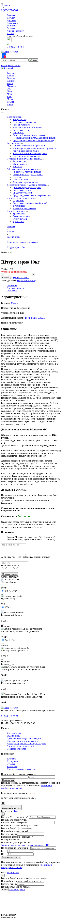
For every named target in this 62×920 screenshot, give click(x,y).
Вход (16, 811)
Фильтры (17, 166)
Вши (9, 96)
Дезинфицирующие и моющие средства (26, 185)
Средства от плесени (23, 192)
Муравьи (11, 86)
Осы (9, 88)
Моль (9, 94)
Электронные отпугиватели (26, 156)
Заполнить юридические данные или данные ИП (25, 845)
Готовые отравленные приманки (29, 145)
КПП (3, 851)
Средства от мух (21, 130)
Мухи (10, 91)
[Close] (3, 803)
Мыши (10, 99)
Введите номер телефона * (14, 822)
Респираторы (19, 161)
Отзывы (11, 28)
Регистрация (14, 65)
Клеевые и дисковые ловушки (27, 127)
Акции (10, 33)
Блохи (10, 83)
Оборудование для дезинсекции (22, 169)
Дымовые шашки (21, 216)
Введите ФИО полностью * (14, 817)
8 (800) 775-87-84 (9, 10)
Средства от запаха (22, 190)
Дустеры (17, 177)
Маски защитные (21, 164)
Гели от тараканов (22, 124)
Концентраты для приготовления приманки (34, 148)
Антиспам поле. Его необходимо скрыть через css (25, 557)
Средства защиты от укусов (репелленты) (33, 140)
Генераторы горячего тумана (27, 172)
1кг (6, 591)
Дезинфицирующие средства (27, 187)
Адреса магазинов (10, 63)
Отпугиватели (20, 219)
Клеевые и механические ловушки (30, 153)
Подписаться (8, 780)
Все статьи (12, 766)
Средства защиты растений (20, 198)
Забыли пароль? (17, 889)
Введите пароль (9, 834)
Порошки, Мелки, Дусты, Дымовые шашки (34, 138)
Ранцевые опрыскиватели (25, 182)
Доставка (11, 20)
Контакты (12, 25)
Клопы (10, 75)
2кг (6, 640)
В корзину (6, 278)
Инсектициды (14, 117)
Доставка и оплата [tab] (16, 288)
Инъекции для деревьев (24, 208)
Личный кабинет (15, 31)
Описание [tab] (12, 285)
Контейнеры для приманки (26, 151)
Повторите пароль (10, 839)
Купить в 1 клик (21, 277)
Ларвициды (18, 132)
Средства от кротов (16, 211)
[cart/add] (2, 594)
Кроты (10, 104)
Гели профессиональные (25, 122)
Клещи (10, 81)
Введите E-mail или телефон (15, 878)
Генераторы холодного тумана (28, 174)
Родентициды (13, 143)
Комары (11, 78)
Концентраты (19, 119)
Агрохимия (18, 200)
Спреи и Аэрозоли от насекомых (29, 135)
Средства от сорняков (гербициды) (30, 203)
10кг (14, 591)
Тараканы (12, 73)
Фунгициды (19, 206)
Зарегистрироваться (11, 857)
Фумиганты (18, 221)
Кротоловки (19, 213)
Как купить (12, 761)
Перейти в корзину (26, 280)
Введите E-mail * (9, 828)
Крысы (10, 102)
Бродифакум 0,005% (35, 318)
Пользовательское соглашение (22, 769)
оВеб (32, 793)
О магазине (12, 23)
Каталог (11, 18)
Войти (4, 65)
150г (7, 607)
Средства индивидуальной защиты (24, 158)
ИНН (3, 854)
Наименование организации (15, 848)
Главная (11, 15)
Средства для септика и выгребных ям (32, 195)
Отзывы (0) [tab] (12, 290)
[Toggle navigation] (2, 3)
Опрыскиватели (21, 179)
